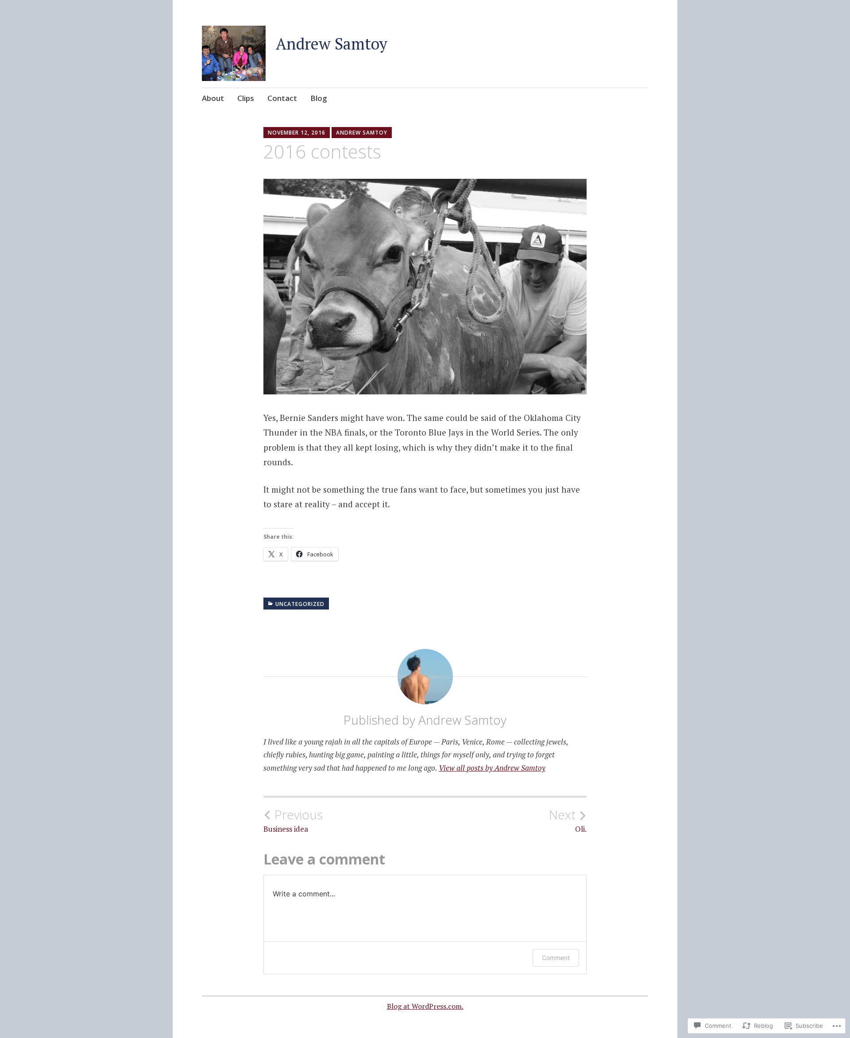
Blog (318, 98)
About (213, 98)
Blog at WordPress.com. (425, 1006)
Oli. (568, 820)
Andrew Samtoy (331, 43)
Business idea (293, 820)
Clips (245, 98)
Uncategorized (300, 604)
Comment (556, 957)
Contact (282, 98)
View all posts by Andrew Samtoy (492, 768)
